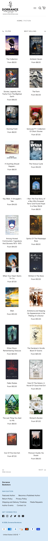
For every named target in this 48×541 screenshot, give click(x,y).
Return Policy (7, 499)
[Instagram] (7, 516)
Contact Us (21, 505)
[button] (40, 8)
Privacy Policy (21, 499)
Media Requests (36, 502)
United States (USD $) (10, 535)
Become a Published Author (29, 495)
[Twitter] (15, 516)
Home (19, 21)
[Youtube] (23, 516)
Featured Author (8, 495)
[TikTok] (11, 516)
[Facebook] (3, 516)
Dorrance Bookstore (14, 522)
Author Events (7, 505)
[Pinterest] (19, 516)
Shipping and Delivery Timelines (14, 502)
